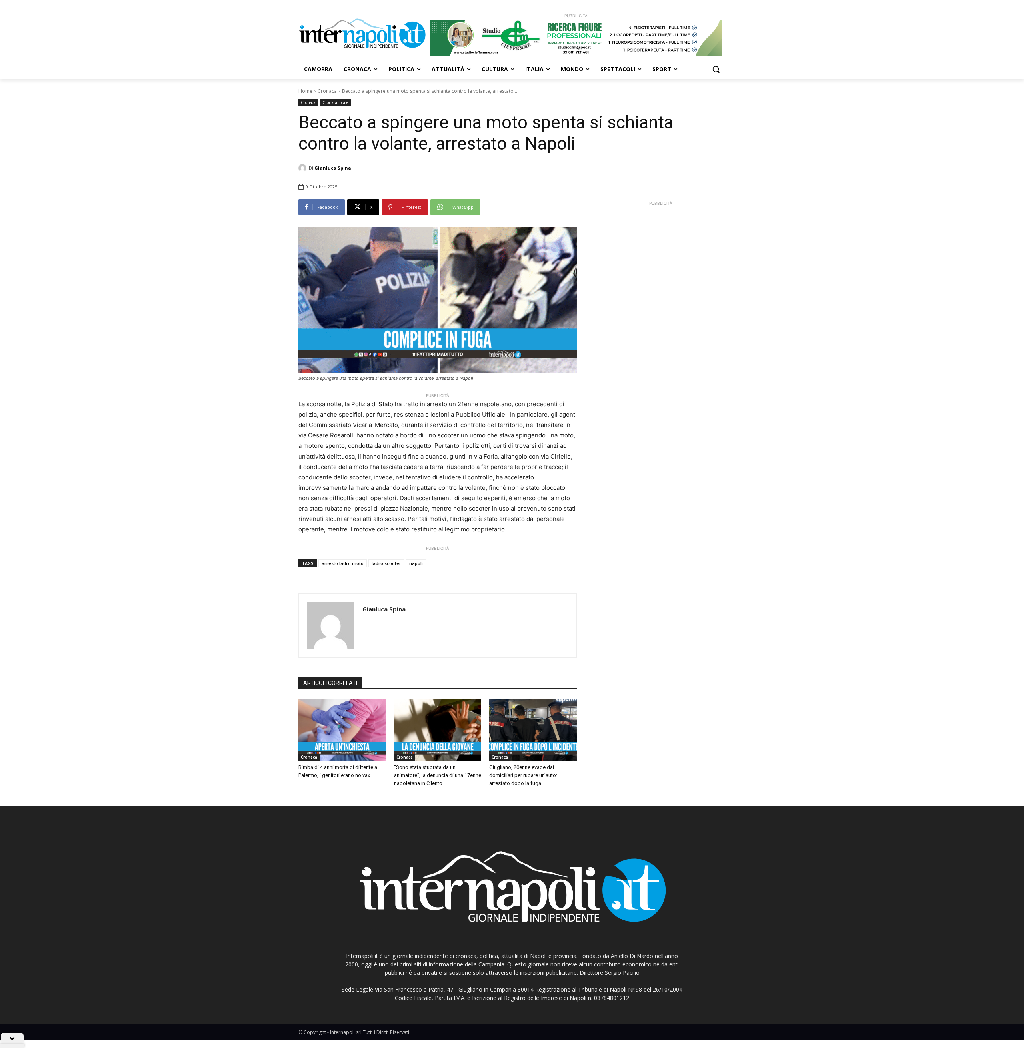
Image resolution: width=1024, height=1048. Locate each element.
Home (305, 91)
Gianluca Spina (332, 168)
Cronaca (327, 91)
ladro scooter (386, 563)
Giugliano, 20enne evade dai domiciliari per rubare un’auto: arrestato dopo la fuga (523, 775)
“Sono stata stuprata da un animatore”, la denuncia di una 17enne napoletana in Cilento (437, 775)
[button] (716, 69)
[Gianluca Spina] (303, 168)
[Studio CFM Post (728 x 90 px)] (576, 38)
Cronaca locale (335, 102)
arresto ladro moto (343, 563)
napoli (416, 563)
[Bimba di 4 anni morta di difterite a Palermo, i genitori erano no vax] (342, 730)
